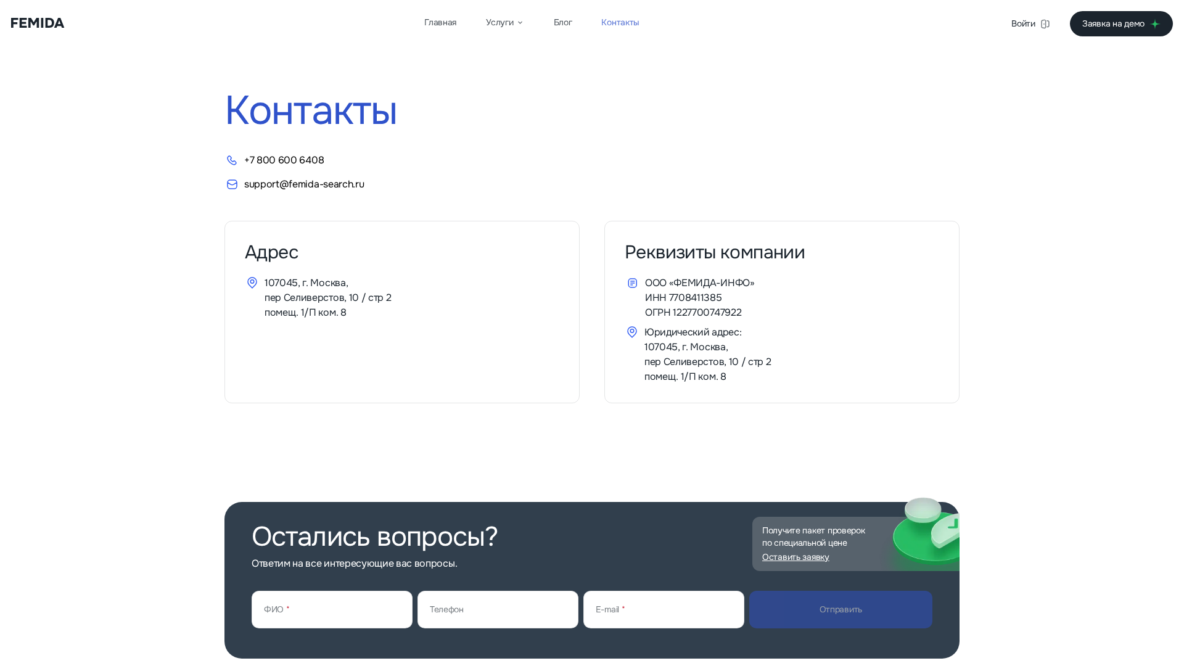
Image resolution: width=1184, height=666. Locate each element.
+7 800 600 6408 (284, 160)
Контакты (620, 22)
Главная (440, 22)
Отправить (841, 609)
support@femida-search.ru (304, 184)
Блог (563, 22)
